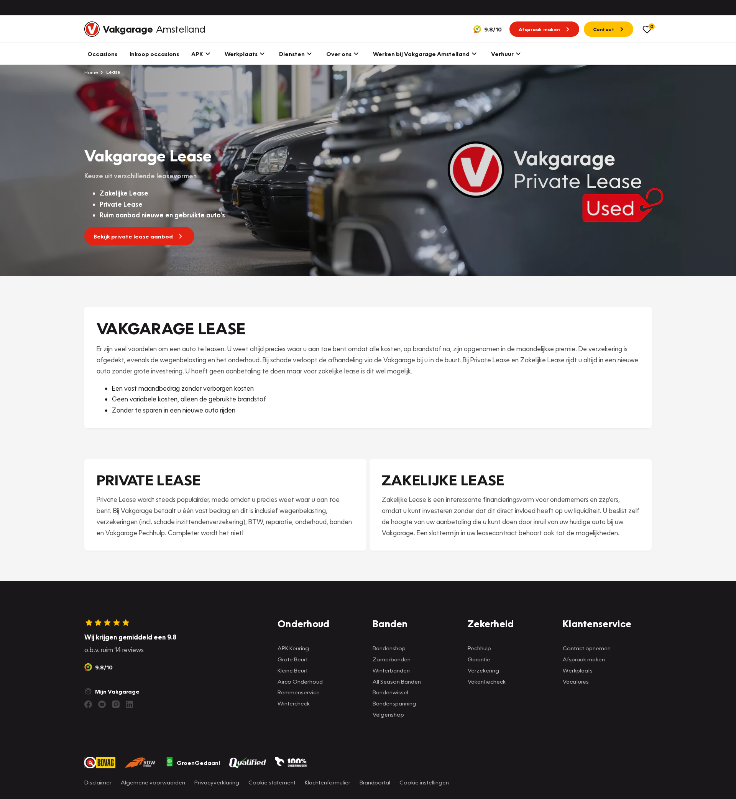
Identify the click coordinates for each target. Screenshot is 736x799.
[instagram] (116, 704)
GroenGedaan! (198, 762)
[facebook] (88, 704)
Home (91, 72)
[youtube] (102, 704)
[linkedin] (129, 704)
